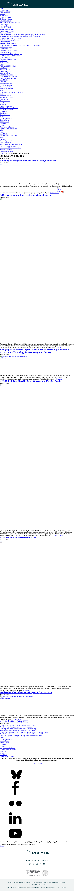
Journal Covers (4, 742)
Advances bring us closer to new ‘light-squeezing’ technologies (19, 725)
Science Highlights (5, 739)
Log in (2, 846)
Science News (4, 741)
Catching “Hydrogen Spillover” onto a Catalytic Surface (28, 160)
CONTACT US (37, 764)
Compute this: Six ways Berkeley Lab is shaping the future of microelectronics (24, 732)
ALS (1, 8)
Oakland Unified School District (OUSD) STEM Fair (26, 692)
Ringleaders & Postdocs (7, 748)
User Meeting (4, 755)
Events (2, 753)
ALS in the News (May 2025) (14, 721)
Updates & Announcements (8, 749)
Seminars (3, 751)
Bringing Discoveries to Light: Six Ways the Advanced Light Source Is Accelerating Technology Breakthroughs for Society (34, 351)
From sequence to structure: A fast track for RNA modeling (18, 729)
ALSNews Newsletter (6, 756)
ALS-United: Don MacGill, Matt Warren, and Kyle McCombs (30, 381)
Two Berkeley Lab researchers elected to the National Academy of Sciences (23, 734)
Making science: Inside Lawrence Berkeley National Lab (17, 730)
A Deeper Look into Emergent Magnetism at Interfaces (27, 195)
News (2, 737)
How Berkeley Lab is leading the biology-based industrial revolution (21, 735)
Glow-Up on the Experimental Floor (18, 537)
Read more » (53, 193)
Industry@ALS (4, 744)
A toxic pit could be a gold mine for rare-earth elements (16, 727)
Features (2, 746)
